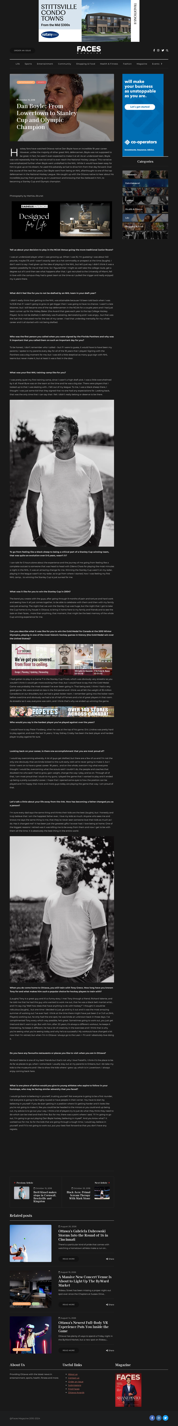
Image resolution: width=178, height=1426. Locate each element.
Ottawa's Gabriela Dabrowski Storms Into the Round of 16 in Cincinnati (83, 1235)
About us (72, 1374)
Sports (28, 64)
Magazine (142, 64)
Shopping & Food (85, 64)
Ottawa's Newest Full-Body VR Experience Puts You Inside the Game (83, 1326)
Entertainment (45, 64)
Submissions (74, 1385)
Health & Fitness (109, 64)
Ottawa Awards (76, 1392)
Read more (69, 1259)
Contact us (73, 1378)
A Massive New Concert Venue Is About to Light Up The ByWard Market (85, 1280)
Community (64, 64)
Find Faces (73, 1389)
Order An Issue (22, 50)
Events (156, 64)
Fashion (127, 64)
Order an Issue (75, 1381)
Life (18, 64)
